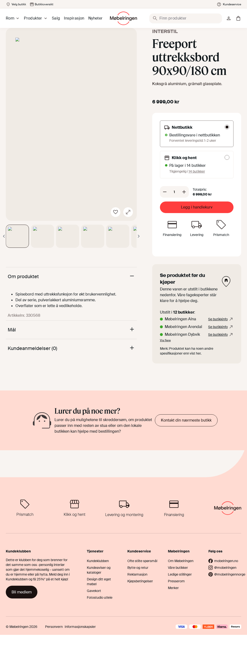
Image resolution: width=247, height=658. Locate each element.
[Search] (155, 18)
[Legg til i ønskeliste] (115, 212)
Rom (10, 18)
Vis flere (165, 340)
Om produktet (23, 276)
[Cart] (238, 18)
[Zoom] (128, 212)
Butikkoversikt (44, 4)
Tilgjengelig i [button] (187, 171)
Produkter (33, 18)
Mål (12, 330)
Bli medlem (22, 592)
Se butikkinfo (218, 319)
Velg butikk (19, 4)
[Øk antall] (184, 192)
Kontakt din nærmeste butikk (186, 420)
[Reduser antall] (165, 192)
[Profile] (229, 18)
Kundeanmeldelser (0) (32, 348)
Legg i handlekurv (197, 207)
